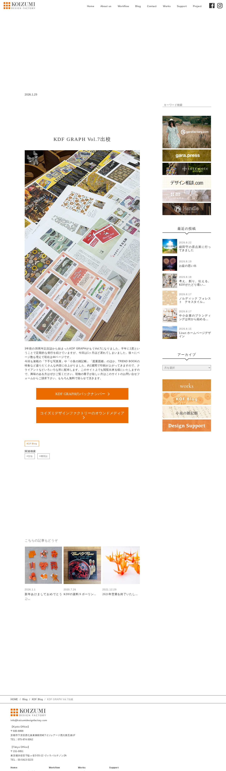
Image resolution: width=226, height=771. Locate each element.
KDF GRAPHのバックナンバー (80, 394)
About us (105, 6)
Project (197, 6)
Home (90, 6)
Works (167, 6)
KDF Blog (32, 443)
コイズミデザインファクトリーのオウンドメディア (82, 413)
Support (182, 6)
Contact (152, 6)
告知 (30, 456)
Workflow (123, 6)
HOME (14, 699)
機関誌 (44, 456)
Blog (138, 6)
